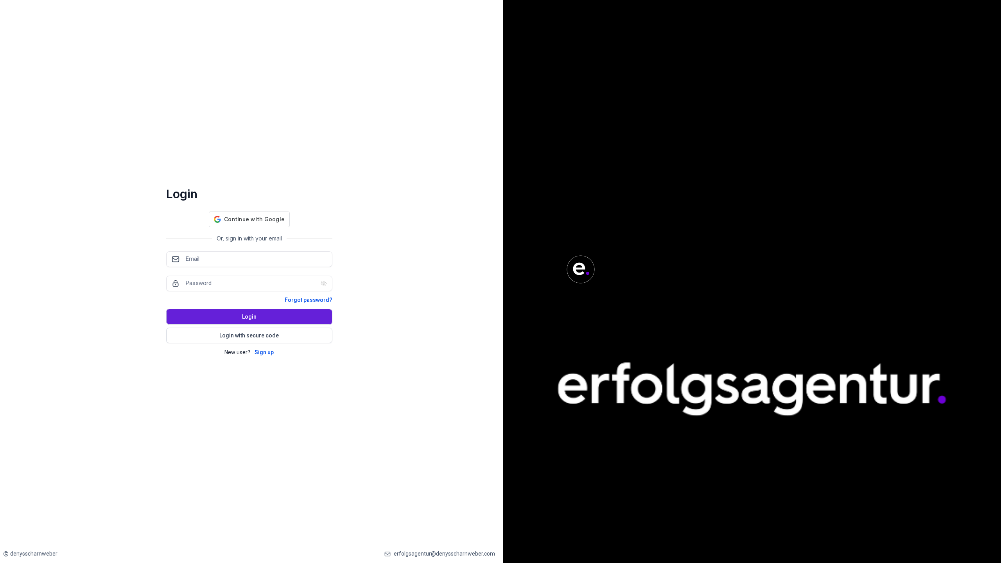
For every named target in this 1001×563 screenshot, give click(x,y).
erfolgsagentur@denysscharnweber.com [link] (444, 553)
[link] (30, 554)
